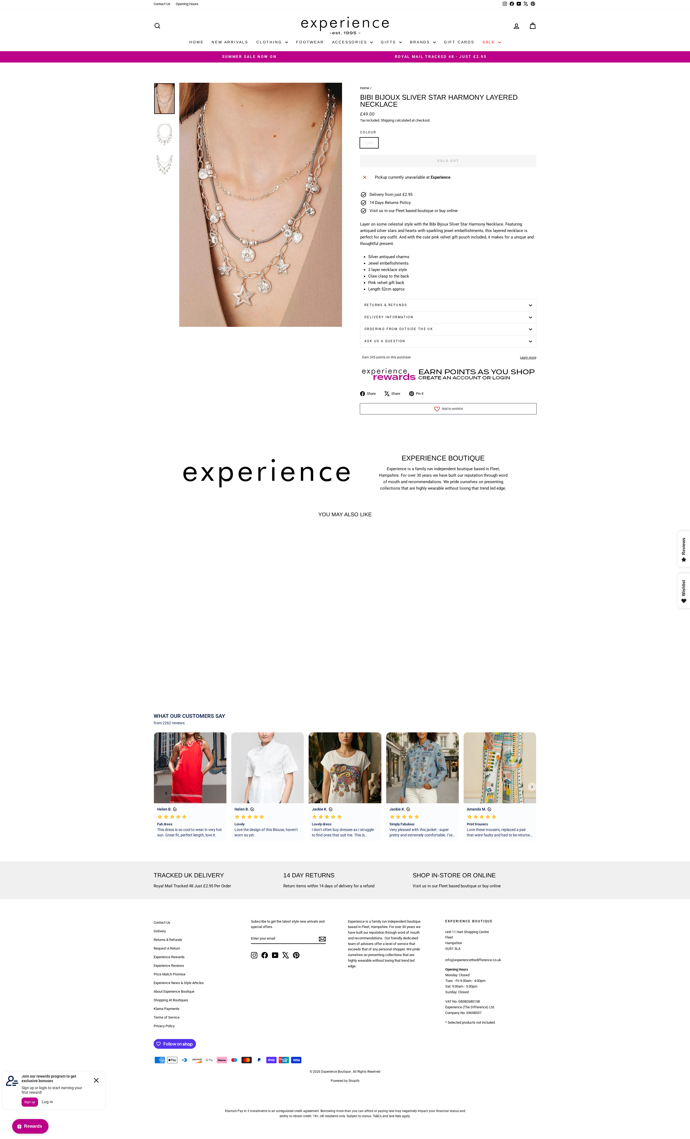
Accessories (350, 42)
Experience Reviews (169, 966)
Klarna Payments (167, 1009)
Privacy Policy (164, 1026)
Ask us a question (385, 341)
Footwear (310, 42)
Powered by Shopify (345, 1081)
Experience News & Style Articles (179, 983)
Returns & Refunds (385, 305)
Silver (369, 142)
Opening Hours (187, 4)
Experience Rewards (169, 957)
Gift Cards (459, 42)
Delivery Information (388, 317)
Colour (368, 132)
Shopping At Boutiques (171, 1000)
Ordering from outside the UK (398, 329)
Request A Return (167, 948)
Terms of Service (167, 1017)
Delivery (160, 931)
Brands (421, 42)
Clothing (270, 42)
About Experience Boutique (174, 991)
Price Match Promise (169, 974)
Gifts (389, 42)
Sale (489, 42)
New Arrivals (230, 42)
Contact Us (162, 4)
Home (196, 42)
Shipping (387, 120)
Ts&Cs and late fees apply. (391, 1116)
